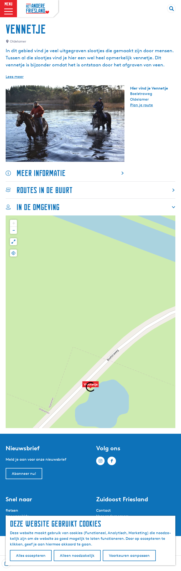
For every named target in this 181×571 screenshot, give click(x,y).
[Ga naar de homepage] (37, 8)
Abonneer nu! (24, 473)
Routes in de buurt (44, 190)
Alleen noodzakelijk (77, 555)
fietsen (12, 510)
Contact (103, 510)
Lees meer (15, 76)
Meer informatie (41, 173)
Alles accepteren (30, 555)
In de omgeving (37, 207)
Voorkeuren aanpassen (129, 555)
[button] (13, 223)
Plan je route (141, 105)
